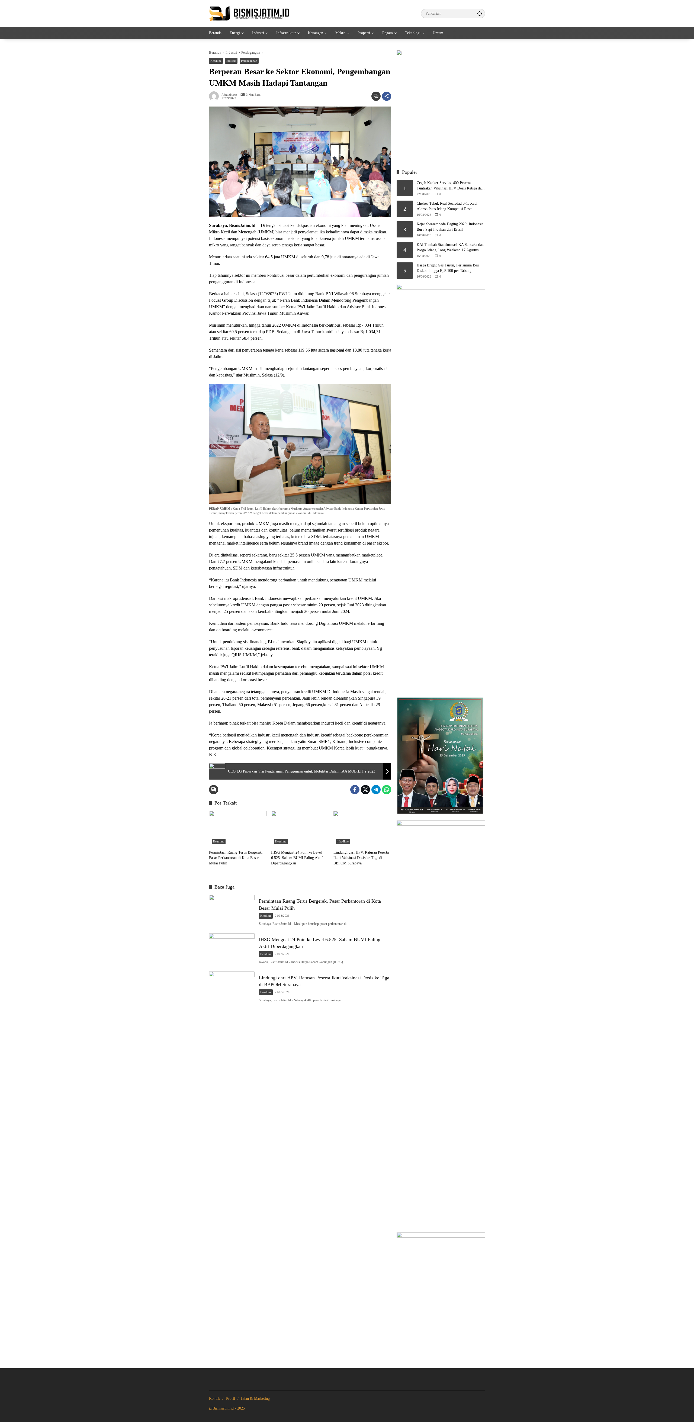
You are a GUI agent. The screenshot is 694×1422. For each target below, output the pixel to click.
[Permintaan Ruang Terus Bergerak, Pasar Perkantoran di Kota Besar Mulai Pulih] (238, 829)
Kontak (214, 1399)
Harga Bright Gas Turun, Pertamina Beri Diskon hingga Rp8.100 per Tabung (448, 268)
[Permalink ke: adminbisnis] (215, 96)
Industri (231, 60)
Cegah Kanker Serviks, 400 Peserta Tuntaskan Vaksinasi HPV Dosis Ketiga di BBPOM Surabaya (449, 186)
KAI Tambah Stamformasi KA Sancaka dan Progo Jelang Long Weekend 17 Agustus (450, 247)
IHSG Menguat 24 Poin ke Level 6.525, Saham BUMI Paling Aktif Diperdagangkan (297, 857)
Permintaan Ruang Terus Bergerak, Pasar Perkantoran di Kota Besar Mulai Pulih (236, 857)
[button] (479, 13)
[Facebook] (354, 789)
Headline (215, 60)
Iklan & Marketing (255, 1399)
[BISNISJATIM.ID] (249, 13)
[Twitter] (365, 789)
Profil (230, 1399)
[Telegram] (376, 789)
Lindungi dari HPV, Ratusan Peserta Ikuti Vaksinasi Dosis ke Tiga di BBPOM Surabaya (361, 857)
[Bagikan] (386, 96)
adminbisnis (229, 94)
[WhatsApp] (386, 789)
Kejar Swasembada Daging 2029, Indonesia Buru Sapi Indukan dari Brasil (450, 226)
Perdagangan (249, 60)
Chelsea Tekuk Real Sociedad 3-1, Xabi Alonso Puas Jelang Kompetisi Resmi (447, 206)
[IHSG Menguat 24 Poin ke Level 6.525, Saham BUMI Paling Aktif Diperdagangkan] (300, 829)
